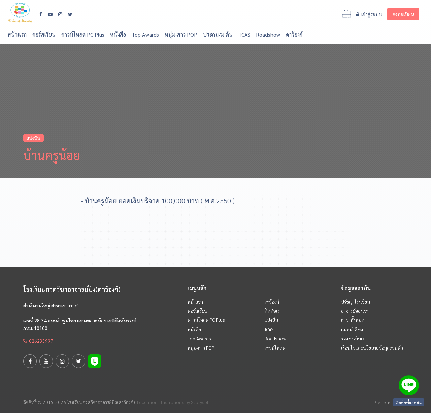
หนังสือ (118, 34)
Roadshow (268, 34)
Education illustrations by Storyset (173, 402)
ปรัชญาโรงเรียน (355, 302)
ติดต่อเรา (273, 311)
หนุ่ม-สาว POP (181, 34)
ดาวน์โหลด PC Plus (82, 34)
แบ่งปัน (271, 320)
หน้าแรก (17, 34)
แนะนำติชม (352, 329)
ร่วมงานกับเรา (354, 338)
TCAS (244, 34)
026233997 (40, 341)
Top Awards (145, 34)
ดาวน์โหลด (275, 348)
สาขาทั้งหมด (352, 320)
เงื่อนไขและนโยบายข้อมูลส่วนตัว (372, 348)
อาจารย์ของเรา (354, 311)
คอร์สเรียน (44, 34)
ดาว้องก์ (294, 34)
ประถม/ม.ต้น (218, 34)
